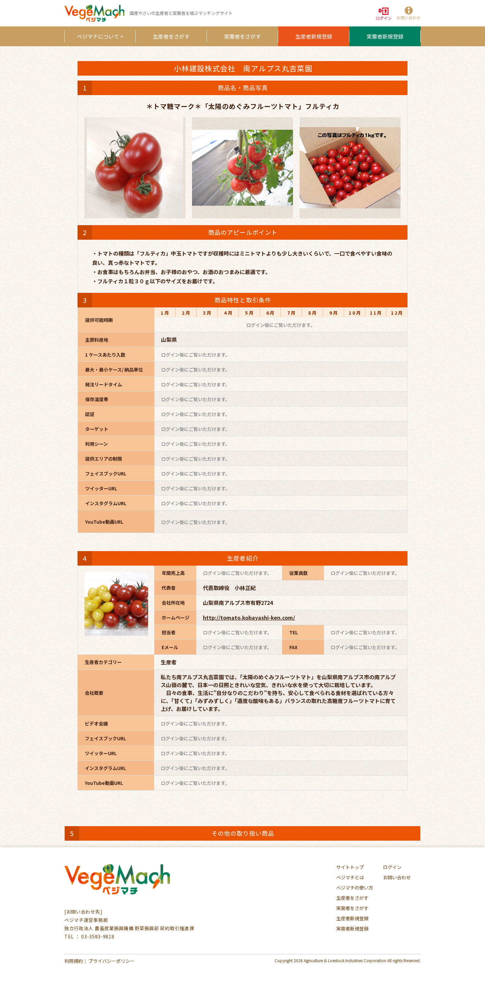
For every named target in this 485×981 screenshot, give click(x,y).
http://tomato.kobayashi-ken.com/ (249, 617)
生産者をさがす (171, 36)
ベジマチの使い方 (354, 887)
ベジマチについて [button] (98, 36)
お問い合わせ (397, 877)
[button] (408, 13)
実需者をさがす (242, 36)
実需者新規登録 (385, 36)
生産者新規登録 (313, 36)
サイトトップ (350, 867)
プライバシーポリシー (111, 961)
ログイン (392, 867)
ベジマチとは (350, 877)
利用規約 (73, 961)
